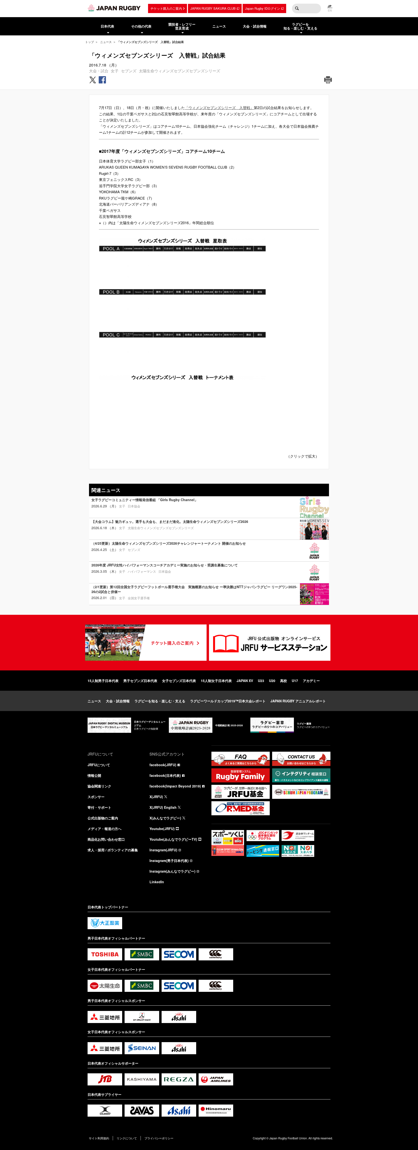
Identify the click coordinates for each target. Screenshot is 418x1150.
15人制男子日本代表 (103, 680)
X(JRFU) (156, 796)
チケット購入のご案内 (166, 8)
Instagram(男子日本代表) (169, 860)
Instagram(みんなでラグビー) (172, 871)
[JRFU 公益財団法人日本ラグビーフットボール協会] (114, 8)
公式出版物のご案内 (103, 818)
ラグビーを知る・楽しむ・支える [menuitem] (300, 26)
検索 (297, 8)
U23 (261, 680)
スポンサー (96, 796)
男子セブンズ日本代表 (140, 680)
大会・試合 (98, 71)
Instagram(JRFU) (163, 849)
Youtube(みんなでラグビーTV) (173, 839)
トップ (89, 42)
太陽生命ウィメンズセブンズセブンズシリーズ (179, 71)
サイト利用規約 (99, 1138)
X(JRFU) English (163, 807)
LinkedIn (156, 881)
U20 (272, 680)
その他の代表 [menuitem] (141, 26)
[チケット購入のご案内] (146, 642)
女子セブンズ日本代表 (179, 680)
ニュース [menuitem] (219, 26)
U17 (295, 680)
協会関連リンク (99, 786)
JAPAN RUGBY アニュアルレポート (298, 700)
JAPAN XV (245, 680)
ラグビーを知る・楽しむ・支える (159, 700)
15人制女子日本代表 (216, 680)
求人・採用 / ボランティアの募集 (113, 849)
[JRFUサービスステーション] (269, 642)
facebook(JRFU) (162, 764)
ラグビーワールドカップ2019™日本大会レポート (228, 700)
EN (330, 10)
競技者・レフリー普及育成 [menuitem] (181, 26)
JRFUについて (99, 764)
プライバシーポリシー (158, 1138)
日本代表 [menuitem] (107, 26)
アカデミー (311, 680)
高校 (283, 680)
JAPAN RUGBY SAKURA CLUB (213, 8)
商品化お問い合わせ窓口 (106, 839)
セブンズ (128, 71)
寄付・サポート (99, 807)
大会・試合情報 (118, 700)
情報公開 (94, 775)
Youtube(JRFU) (162, 828)
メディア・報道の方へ (104, 828)
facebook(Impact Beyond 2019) (175, 786)
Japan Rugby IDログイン (262, 8)
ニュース (106, 42)
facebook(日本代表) (165, 775)
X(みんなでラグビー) (165, 818)
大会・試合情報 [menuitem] (255, 26)
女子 (115, 71)
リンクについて (127, 1138)
